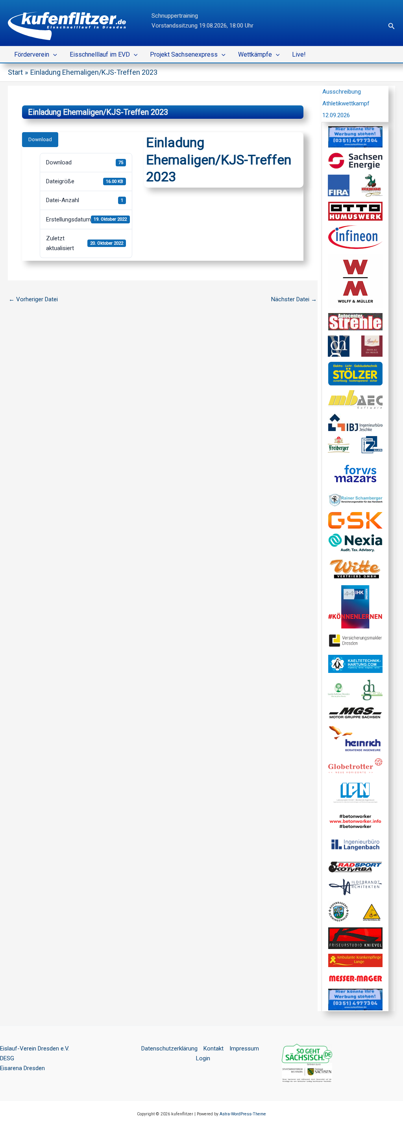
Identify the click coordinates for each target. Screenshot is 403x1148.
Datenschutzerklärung (169, 1048)
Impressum (244, 1048)
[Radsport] (355, 866)
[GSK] (355, 519)
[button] (391, 26)
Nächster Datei (294, 299)
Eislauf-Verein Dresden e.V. (34, 1048)
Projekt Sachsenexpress (184, 54)
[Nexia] (355, 542)
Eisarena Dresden (22, 1068)
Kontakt (213, 1048)
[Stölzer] (355, 373)
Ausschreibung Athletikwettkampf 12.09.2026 (346, 103)
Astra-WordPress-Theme (243, 1114)
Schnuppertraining (175, 15)
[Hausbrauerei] (338, 911)
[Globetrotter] (355, 764)
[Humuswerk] (355, 210)
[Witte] (355, 568)
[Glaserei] (372, 444)
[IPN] (355, 792)
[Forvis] (355, 473)
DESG (7, 1058)
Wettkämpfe (255, 54)
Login (203, 1058)
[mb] (355, 399)
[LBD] (338, 689)
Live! (299, 54)
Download (40, 139)
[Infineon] (355, 236)
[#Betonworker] (355, 820)
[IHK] (355, 606)
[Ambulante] (355, 960)
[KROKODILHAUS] (372, 185)
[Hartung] (355, 663)
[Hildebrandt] (355, 886)
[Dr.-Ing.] (355, 738)
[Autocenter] (355, 321)
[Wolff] (355, 280)
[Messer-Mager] (355, 978)
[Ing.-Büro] (355, 844)
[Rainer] (355, 499)
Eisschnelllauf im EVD (100, 54)
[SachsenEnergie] (355, 160)
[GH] (338, 345)
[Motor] (355, 712)
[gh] (372, 689)
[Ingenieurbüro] (355, 422)
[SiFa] (372, 911)
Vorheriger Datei (33, 299)
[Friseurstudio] (355, 937)
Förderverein (31, 54)
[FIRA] (338, 185)
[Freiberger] (338, 444)
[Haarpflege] (372, 345)
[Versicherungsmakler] (355, 640)
